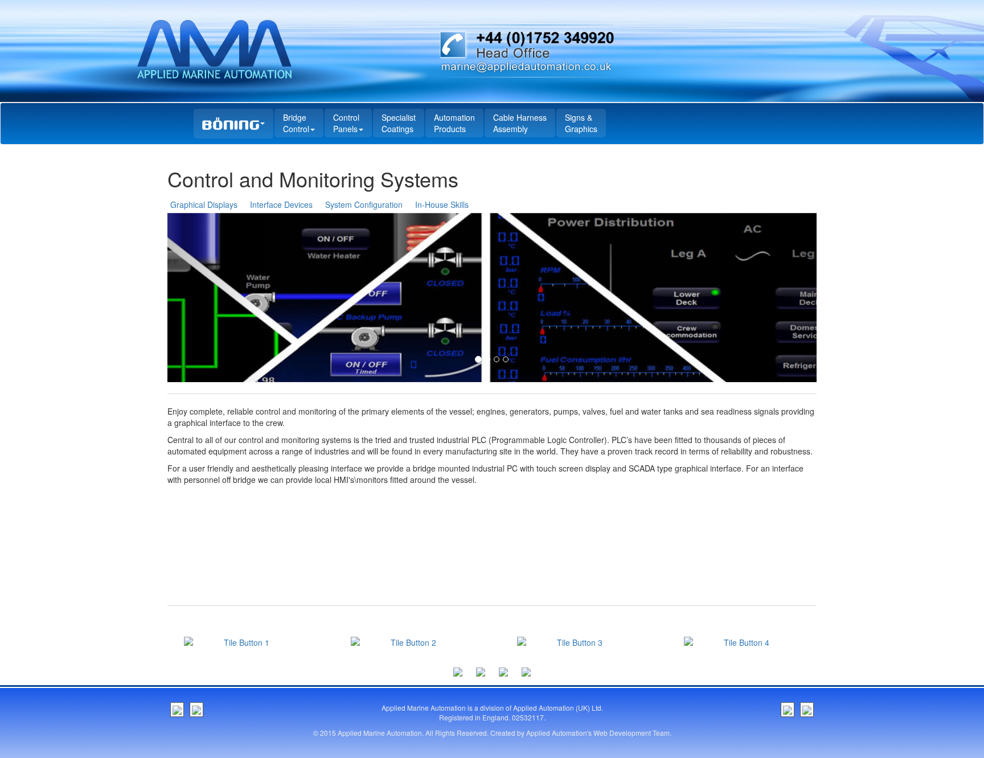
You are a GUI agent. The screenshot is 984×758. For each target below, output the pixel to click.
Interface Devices (281, 204)
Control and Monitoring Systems (312, 178)
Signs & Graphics (581, 123)
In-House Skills (442, 204)
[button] (216, 297)
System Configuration (364, 204)
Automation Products (454, 123)
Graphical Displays (203, 204)
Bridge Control (296, 123)
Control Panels (346, 123)
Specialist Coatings (399, 123)
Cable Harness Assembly (520, 123)
